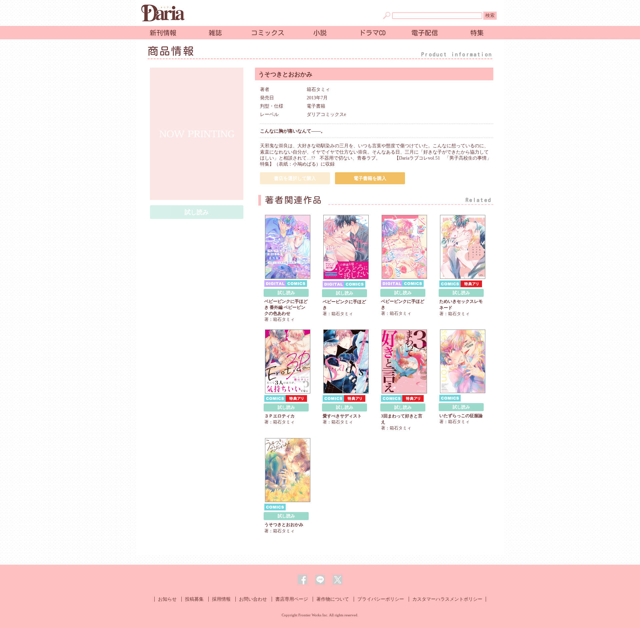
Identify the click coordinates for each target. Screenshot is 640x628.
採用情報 (221, 599)
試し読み (286, 292)
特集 (477, 32)
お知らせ (167, 599)
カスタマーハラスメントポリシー (447, 599)
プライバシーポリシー (380, 599)
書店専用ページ (291, 599)
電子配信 (424, 32)
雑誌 (215, 32)
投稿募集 (194, 599)
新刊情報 (163, 32)
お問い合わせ (253, 599)
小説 (320, 32)
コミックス (267, 32)
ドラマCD (372, 32)
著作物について (332, 599)
